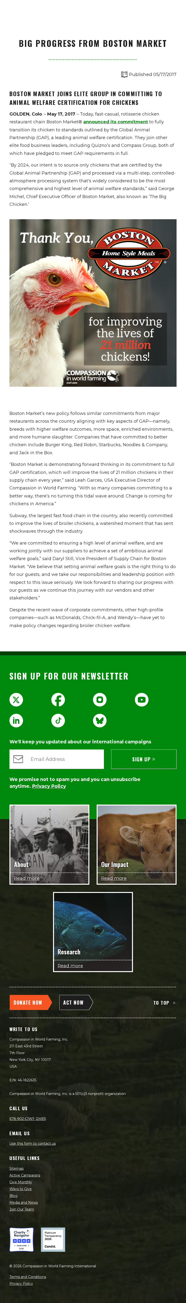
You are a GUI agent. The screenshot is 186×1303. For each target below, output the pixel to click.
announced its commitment (115, 122)
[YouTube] (141, 699)
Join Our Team (21, 1209)
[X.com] (16, 699)
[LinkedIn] (16, 720)
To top (161, 1002)
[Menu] (177, 8)
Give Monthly (20, 1182)
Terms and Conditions (27, 1277)
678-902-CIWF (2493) (27, 1119)
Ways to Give (20, 1189)
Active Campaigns (24, 1175)
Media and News (23, 1202)
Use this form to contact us (32, 1143)
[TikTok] (58, 720)
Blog (13, 1196)
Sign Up (141, 759)
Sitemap (16, 1168)
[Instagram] (100, 699)
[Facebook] (58, 699)
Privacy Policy (21, 1283)
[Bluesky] (100, 720)
